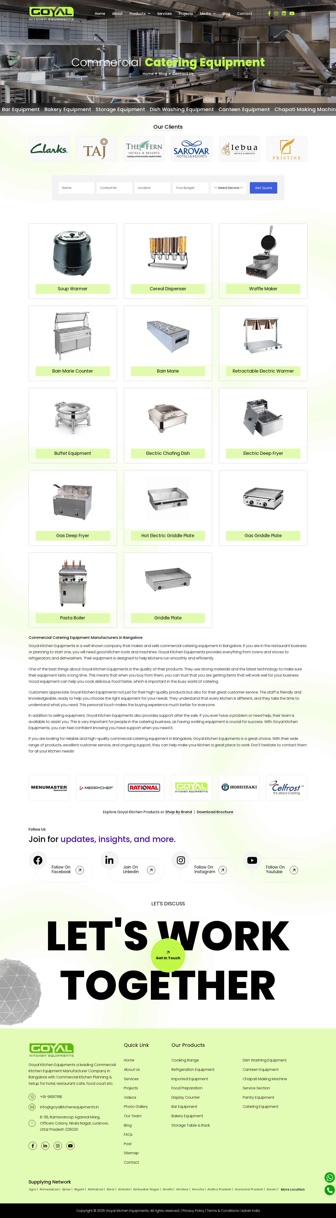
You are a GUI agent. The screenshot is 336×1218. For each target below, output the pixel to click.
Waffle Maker (263, 289)
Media (205, 13)
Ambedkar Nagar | (147, 1189)
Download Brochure (215, 812)
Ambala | (125, 1189)
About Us (132, 1069)
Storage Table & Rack (190, 1125)
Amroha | (199, 1189)
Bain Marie (168, 371)
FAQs (128, 1134)
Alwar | (112, 1189)
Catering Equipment (260, 1106)
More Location (293, 1189)
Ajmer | (67, 1189)
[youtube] (292, 13)
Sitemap (131, 1153)
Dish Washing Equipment (265, 1060)
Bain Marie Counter (72, 371)
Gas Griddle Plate (263, 536)
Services (164, 13)
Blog (226, 13)
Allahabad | (97, 1189)
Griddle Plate (168, 618)
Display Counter (185, 1097)
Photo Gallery (136, 1106)
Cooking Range (185, 1060)
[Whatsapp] (330, 1177)
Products (138, 13)
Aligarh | (80, 1189)
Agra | (34, 1189)
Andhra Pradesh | (220, 1189)
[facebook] (269, 13)
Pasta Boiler (72, 618)
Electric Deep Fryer (263, 453)
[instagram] (276, 13)
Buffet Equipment (72, 453)
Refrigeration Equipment (192, 1069)
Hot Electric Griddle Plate (167, 536)
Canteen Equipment (261, 1069)
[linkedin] (284, 13)
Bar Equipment (184, 1106)
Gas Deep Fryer (72, 536)
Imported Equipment (189, 1079)
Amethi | (169, 1189)
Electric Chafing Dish (168, 453)
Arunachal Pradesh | (250, 1189)
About (117, 13)
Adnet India (250, 1210)
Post (128, 1143)
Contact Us (183, 73)
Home (100, 13)
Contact (244, 13)
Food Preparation (187, 1088)
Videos (130, 1097)
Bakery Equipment (187, 1116)
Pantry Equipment (258, 1097)
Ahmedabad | (50, 1189)
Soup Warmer (73, 289)
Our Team (132, 1116)
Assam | (273, 1189)
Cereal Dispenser (168, 289)
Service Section (256, 1088)
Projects (186, 13)
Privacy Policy (193, 1210)
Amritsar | (183, 1189)
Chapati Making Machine (265, 1079)
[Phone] (330, 1190)
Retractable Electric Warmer (263, 371)
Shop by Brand (178, 812)
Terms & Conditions (223, 1210)
